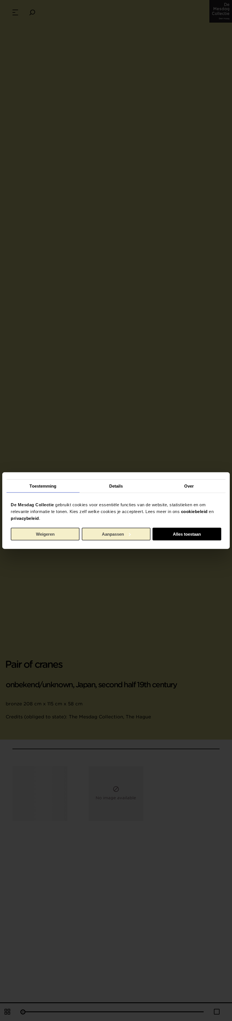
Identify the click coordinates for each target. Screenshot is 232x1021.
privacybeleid (25, 518)
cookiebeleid (194, 511)
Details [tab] (116, 485)
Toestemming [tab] (42, 485)
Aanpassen (113, 533)
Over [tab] (189, 485)
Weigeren (45, 533)
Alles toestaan (187, 533)
